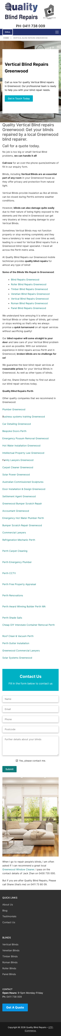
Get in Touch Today (19, 98)
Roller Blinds (9, 968)
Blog (4, 910)
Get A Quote (15, 1007)
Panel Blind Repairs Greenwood (28, 308)
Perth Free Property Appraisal (19, 584)
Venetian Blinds (10, 950)
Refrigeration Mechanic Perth (18, 539)
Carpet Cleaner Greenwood (17, 467)
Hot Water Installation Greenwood (21, 445)
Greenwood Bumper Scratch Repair (22, 503)
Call (8, 32)
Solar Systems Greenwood (17, 657)
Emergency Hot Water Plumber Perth (23, 518)
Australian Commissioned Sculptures (22, 481)
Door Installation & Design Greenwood (23, 489)
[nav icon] (57, 32)
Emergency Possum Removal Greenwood (25, 438)
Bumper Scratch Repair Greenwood (22, 525)
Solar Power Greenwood (16, 474)
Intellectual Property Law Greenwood (23, 452)
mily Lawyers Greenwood (19, 460)
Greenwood (32, 279)
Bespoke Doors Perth (14, 431)
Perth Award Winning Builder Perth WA (24, 606)
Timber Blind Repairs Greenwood (29, 289)
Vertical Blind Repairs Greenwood (30, 298)
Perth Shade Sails (12, 617)
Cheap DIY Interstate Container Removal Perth (28, 624)
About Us (7, 904)
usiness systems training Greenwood (24, 416)
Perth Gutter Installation (15, 643)
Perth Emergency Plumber (17, 562)
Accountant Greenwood (15, 510)
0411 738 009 (14, 996)
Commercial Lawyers (14, 532)
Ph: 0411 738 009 (30, 26)
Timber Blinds (10, 956)
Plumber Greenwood (13, 409)
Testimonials (9, 916)
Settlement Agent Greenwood (19, 496)
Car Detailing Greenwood (16, 423)
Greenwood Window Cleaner (18, 869)
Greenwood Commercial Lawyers (21, 650)
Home (6, 38)
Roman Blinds (9, 962)
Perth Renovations (12, 595)
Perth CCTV (9, 573)
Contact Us (8, 922)
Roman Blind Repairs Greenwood (29, 303)
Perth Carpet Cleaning (14, 550)
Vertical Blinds (10, 944)
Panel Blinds (9, 974)
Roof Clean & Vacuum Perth (17, 636)
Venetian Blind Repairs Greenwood (30, 293)
